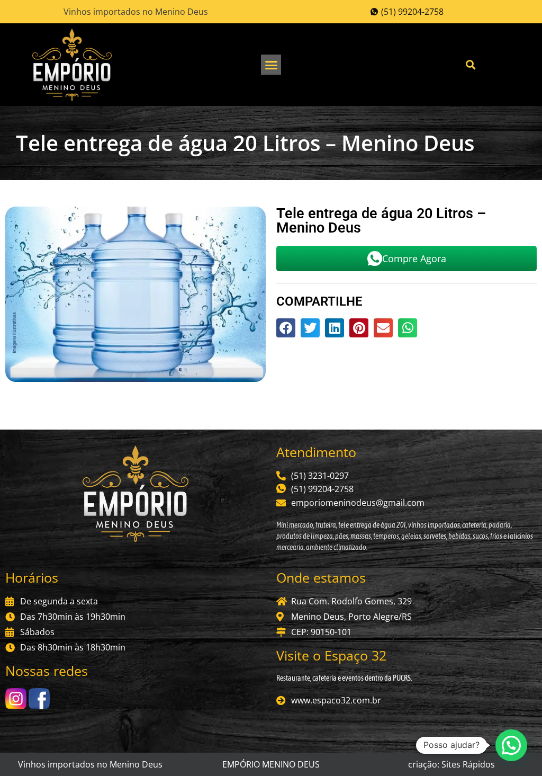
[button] (271, 65)
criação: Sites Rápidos (451, 764)
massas (360, 536)
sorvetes (434, 536)
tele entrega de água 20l (371, 525)
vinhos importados (434, 525)
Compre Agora (414, 258)
